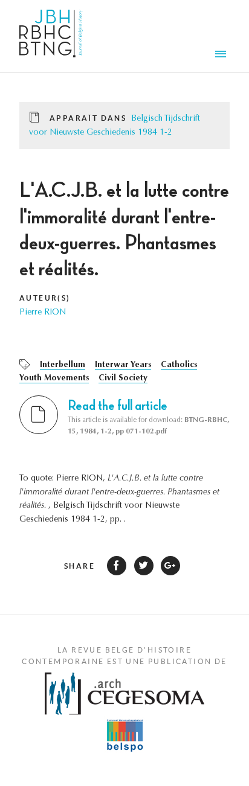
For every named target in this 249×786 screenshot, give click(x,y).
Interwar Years (123, 365)
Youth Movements (54, 378)
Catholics (179, 365)
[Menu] (222, 55)
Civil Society (123, 378)
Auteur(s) (45, 298)
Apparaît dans (88, 118)
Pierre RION (42, 312)
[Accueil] (51, 36)
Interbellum (62, 365)
